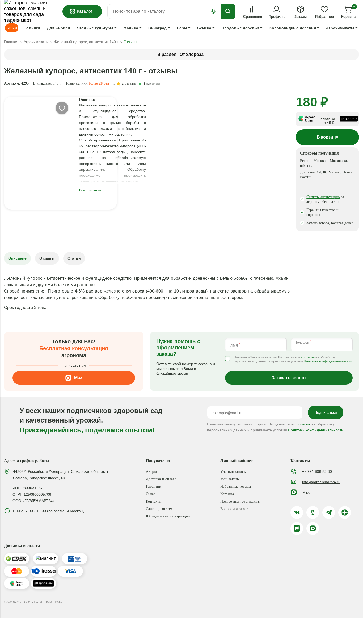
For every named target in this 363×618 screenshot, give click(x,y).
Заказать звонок (289, 377)
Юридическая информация (168, 516)
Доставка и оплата (161, 479)
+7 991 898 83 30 (317, 471)
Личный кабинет (236, 460)
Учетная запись (233, 472)
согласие (308, 357)
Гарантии (153, 486)
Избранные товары (235, 486)
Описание (17, 258)
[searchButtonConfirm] (228, 11)
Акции (151, 472)
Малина (131, 28)
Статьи (74, 258)
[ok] (312, 512)
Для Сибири (58, 28)
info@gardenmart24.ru (321, 482)
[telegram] (328, 512)
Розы (182, 28)
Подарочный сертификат (240, 501)
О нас (150, 494)
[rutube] (296, 528)
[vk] (296, 512)
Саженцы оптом (159, 509)
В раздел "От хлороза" (181, 54)
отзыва (129, 83)
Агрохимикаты (340, 28)
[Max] (312, 528)
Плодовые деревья (240, 28)
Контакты (153, 501)
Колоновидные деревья (292, 28)
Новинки (32, 28)
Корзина (227, 494)
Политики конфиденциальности (328, 361)
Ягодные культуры (95, 28)
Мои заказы (229, 479)
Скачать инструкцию (323, 197)
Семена (204, 28)
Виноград (157, 28)
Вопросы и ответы (235, 509)
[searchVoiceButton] (213, 11)
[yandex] (344, 512)
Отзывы (47, 258)
